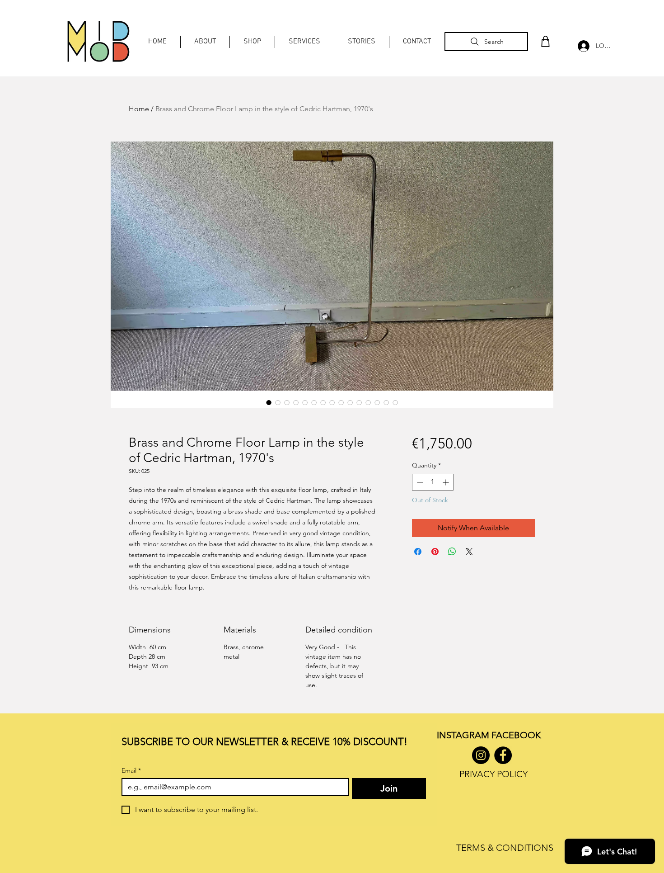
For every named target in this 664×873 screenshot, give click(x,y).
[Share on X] (469, 551)
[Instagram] (481, 755)
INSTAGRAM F (466, 735)
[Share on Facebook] (417, 551)
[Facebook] (503, 755)
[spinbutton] (433, 482)
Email (131, 770)
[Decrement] (419, 482)
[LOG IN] (581, 46)
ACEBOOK (518, 735)
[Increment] (446, 482)
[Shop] (545, 41)
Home (139, 108)
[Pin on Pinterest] (435, 551)
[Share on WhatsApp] (452, 551)
